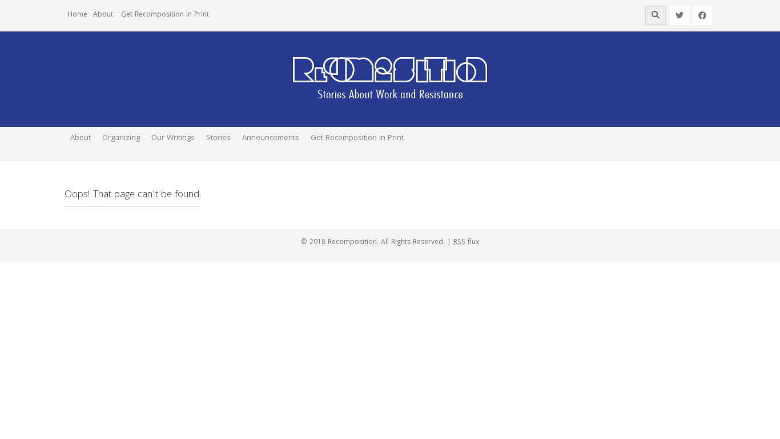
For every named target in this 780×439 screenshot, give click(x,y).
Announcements (270, 138)
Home (77, 15)
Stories (218, 138)
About (103, 15)
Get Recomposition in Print (165, 15)
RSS (459, 243)
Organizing (121, 138)
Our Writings (173, 138)
